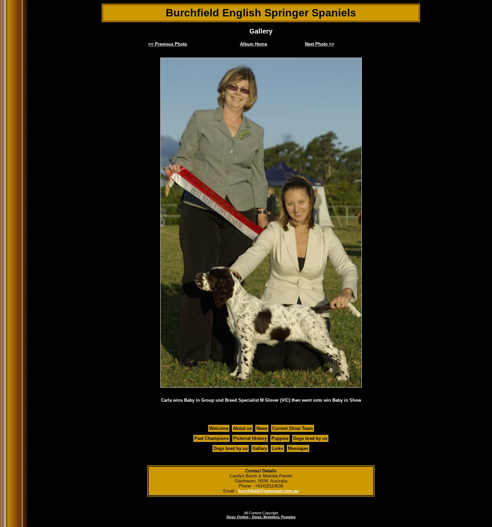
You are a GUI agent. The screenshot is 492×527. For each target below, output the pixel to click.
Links (277, 448)
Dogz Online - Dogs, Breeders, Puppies (261, 517)
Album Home (253, 44)
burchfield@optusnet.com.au (268, 490)
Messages (298, 448)
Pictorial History (250, 438)
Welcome (218, 428)
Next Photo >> (319, 44)
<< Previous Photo (167, 44)
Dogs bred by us (310, 438)
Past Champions (211, 438)
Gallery (259, 448)
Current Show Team (292, 428)
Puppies (280, 438)
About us (242, 428)
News (261, 428)
